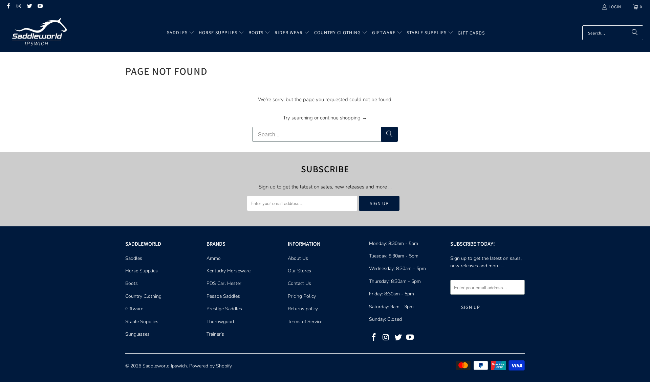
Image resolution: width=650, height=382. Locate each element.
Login (615, 6)
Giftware (134, 309)
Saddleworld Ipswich (165, 366)
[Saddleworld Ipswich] (38, 33)
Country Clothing (143, 296)
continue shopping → (343, 117)
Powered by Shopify (210, 366)
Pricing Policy (302, 296)
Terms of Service (305, 321)
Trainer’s (215, 334)
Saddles (133, 258)
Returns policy (303, 309)
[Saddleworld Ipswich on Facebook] (8, 6)
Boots (131, 283)
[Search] (634, 32)
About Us (298, 258)
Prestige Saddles (224, 309)
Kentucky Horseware (229, 271)
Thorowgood (220, 321)
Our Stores (299, 271)
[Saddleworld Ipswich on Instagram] (18, 6)
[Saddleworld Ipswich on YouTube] (40, 6)
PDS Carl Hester (224, 283)
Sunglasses (137, 334)
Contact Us (299, 283)
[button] (180, 32)
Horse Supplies (141, 271)
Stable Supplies (141, 321)
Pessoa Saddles (223, 296)
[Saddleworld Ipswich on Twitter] (29, 6)
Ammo (214, 258)
